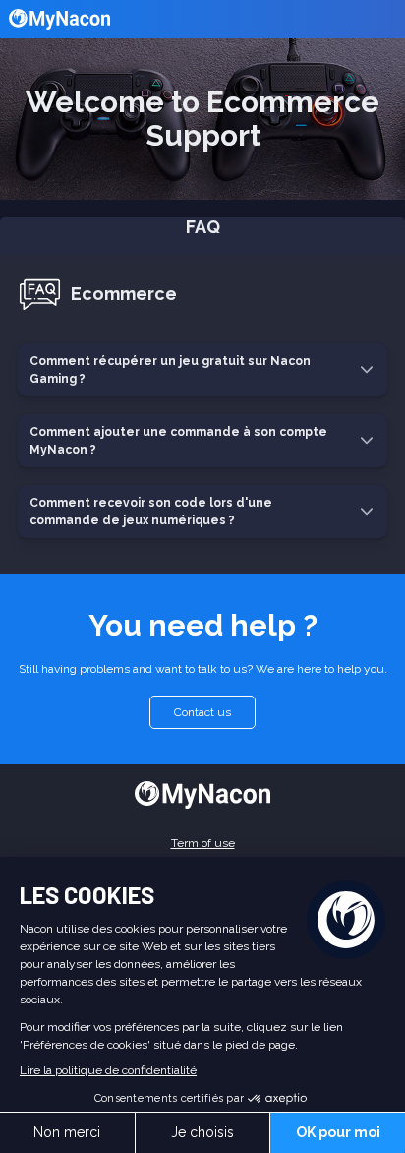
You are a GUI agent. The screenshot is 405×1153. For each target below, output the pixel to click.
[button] (202, 299)
